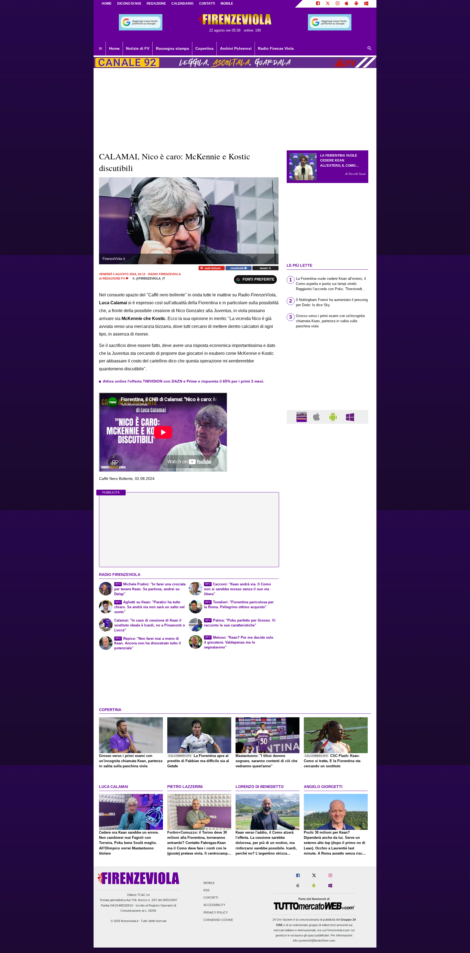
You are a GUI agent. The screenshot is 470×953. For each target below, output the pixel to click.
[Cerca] (370, 49)
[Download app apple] (347, 4)
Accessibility (214, 905)
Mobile (209, 882)
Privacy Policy (215, 912)
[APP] (302, 417)
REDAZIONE (156, 3)
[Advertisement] (327, 639)
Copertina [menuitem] (204, 48)
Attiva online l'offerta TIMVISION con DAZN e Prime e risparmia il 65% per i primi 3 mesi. (183, 381)
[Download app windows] (366, 4)
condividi (237, 268)
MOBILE (227, 3)
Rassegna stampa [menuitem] (172, 48)
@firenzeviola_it (150, 278)
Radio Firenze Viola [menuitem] (276, 48)
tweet (264, 268)
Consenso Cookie (218, 919)
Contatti (210, 897)
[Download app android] (356, 4)
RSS (206, 890)
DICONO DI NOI (129, 3)
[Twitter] (328, 4)
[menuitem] (100, 49)
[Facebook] (317, 4)
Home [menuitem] (114, 48)
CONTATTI (207, 3)
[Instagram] (337, 4)
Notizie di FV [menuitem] (137, 48)
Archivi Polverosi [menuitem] (236, 48)
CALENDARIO (182, 3)
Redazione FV (114, 278)
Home (107, 3)
